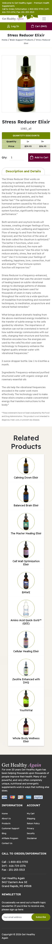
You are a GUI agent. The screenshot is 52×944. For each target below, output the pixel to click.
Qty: (4, 157)
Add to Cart (41, 157)
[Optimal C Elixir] (26, 83)
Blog (4, 833)
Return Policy (33, 823)
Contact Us (7, 843)
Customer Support (10, 828)
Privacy (30, 828)
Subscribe (41, 917)
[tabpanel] (26, 299)
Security (31, 833)
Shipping (31, 818)
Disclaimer (32, 838)
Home (5, 39)
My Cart (30, 813)
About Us (6, 818)
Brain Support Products (21, 39)
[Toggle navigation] (44, 19)
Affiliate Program (10, 838)
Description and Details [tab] (23, 171)
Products (6, 823)
